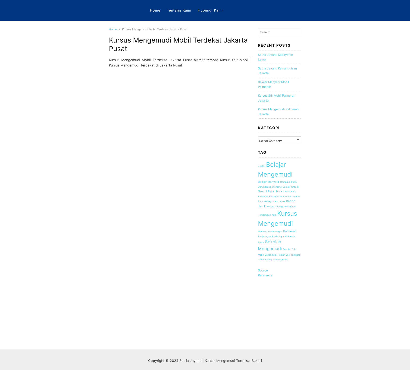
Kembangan (264, 215)
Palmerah (290, 231)
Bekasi (261, 166)
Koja (274, 215)
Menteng (262, 231)
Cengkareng (264, 187)
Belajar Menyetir (268, 181)
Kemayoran (290, 206)
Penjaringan (264, 236)
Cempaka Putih (288, 182)
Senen (268, 255)
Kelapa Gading (275, 206)
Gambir (286, 187)
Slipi (274, 255)
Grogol (295, 187)
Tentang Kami (179, 10)
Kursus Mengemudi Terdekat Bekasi (233, 360)
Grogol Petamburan (271, 191)
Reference (265, 275)
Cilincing (277, 187)
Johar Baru (290, 191)
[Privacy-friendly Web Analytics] (279, 331)
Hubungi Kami (210, 10)
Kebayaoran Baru (278, 196)
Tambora (295, 255)
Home (155, 10)
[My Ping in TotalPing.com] (266, 291)
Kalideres (263, 196)
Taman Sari (284, 255)
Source (263, 270)
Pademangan (275, 231)
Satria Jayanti (279, 236)
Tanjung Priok (280, 259)
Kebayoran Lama (274, 201)
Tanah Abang (265, 259)
